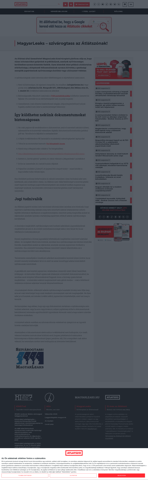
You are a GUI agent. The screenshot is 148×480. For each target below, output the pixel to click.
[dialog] (74, 464)
